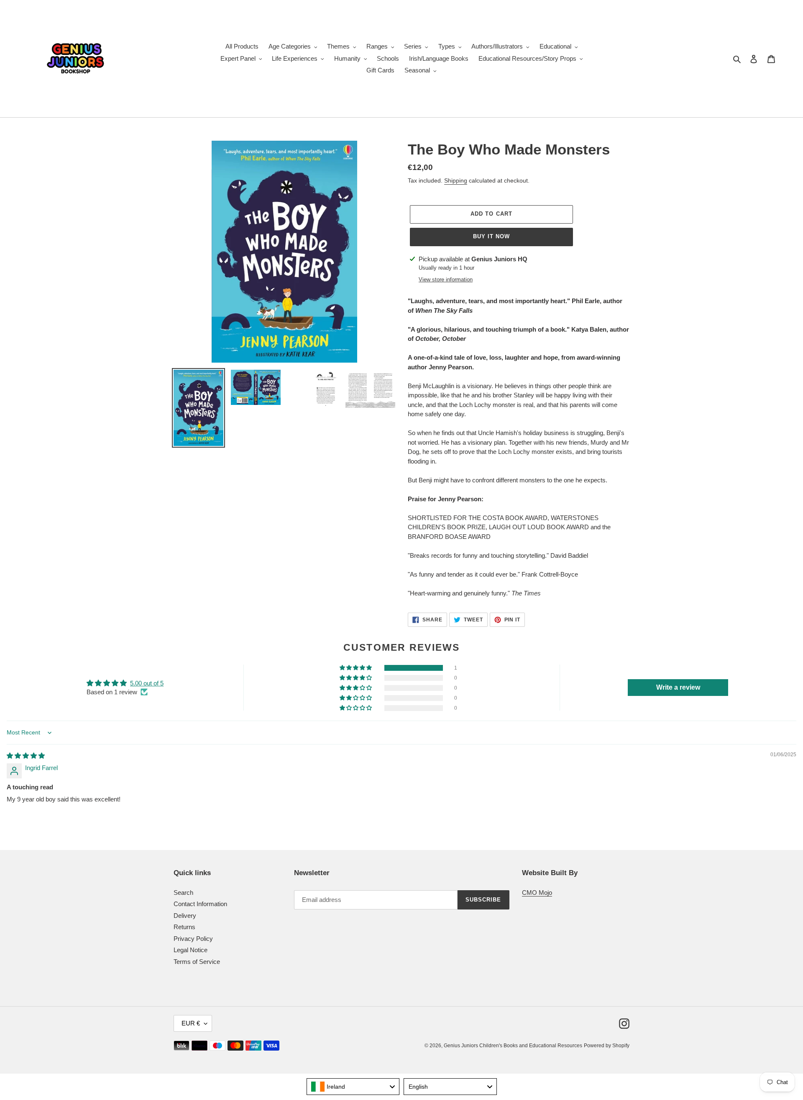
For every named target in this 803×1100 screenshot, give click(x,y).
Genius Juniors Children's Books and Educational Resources (513, 1045)
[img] (26, 755)
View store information (446, 279)
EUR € (191, 1023)
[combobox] (353, 1086)
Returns (184, 926)
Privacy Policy (193, 938)
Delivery (185, 915)
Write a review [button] (678, 687)
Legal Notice (190, 949)
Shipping (455, 180)
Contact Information (200, 903)
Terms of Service (197, 961)
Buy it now (491, 236)
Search (183, 892)
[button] (356, 668)
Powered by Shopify (606, 1045)
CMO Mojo (537, 892)
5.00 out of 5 (147, 683)
